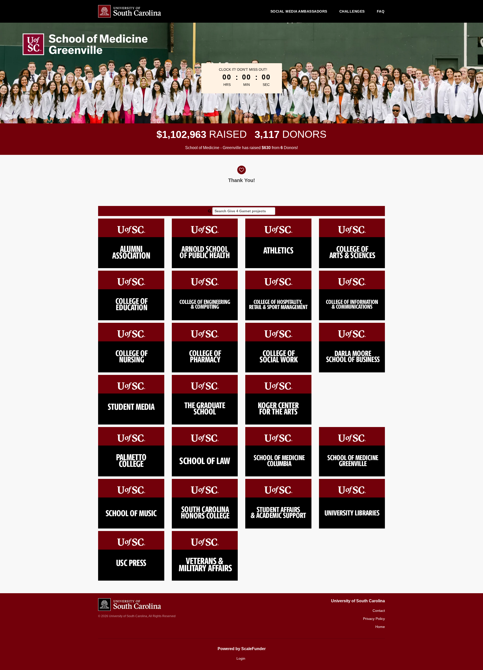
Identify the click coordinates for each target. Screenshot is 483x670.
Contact (379, 611)
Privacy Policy (374, 619)
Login (240, 658)
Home (380, 627)
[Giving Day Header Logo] (129, 11)
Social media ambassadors (298, 11)
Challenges (352, 11)
